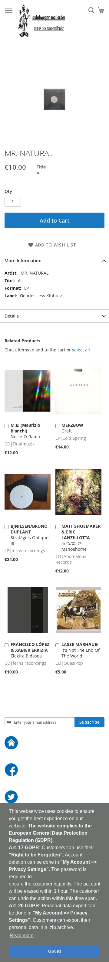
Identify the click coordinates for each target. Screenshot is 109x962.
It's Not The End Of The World (80, 650)
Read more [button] (22, 935)
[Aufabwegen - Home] (54, 743)
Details (12, 316)
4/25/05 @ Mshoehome (81, 537)
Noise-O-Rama (25, 430)
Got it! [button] (54, 951)
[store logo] (42, 21)
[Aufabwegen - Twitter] (54, 797)
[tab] (54, 260)
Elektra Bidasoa (30, 650)
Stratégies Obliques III (31, 534)
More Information (23, 260)
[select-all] (81, 350)
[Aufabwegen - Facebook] (54, 770)
